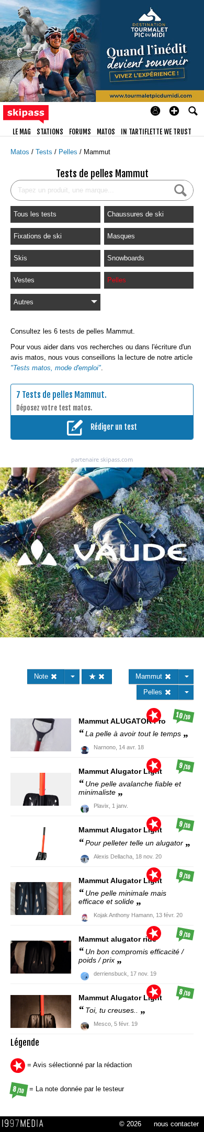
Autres (23, 302)
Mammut (97, 152)
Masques (121, 236)
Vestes (24, 280)
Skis (20, 258)
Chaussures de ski (135, 214)
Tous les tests (35, 214)
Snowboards (125, 258)
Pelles (69, 152)
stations (50, 132)
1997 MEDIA (25, 1123)
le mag (22, 132)
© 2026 (130, 1124)
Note (42, 676)
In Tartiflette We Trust (156, 132)
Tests (45, 152)
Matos (20, 152)
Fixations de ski (38, 236)
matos (106, 132)
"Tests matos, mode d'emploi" (55, 368)
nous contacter (176, 1124)
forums (80, 132)
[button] (174, 111)
